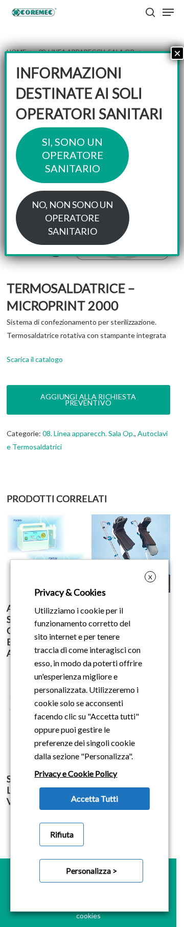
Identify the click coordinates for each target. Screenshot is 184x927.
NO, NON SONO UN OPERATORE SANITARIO (72, 218)
